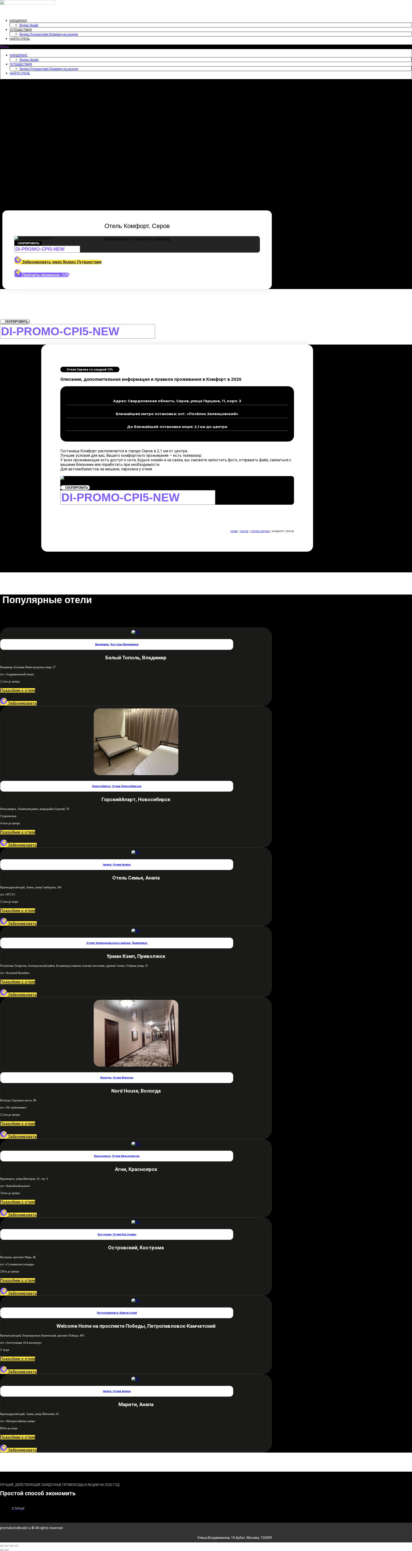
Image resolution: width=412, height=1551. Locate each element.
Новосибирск (101, 786)
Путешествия (21, 29)
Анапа (107, 864)
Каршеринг (18, 20)
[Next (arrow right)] (7, 1550)
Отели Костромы (124, 1234)
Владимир (102, 644)
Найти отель (20, 39)
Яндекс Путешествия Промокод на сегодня (48, 34)
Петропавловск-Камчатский (117, 1312)
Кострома (104, 1234)
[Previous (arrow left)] (2, 1550)
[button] (206, 47)
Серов (244, 531)
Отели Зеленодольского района (108, 943)
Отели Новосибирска (126, 786)
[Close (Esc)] (2, 1545)
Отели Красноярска (125, 1156)
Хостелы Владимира (124, 644)
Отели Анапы (122, 864)
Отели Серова (260, 531)
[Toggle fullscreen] (11, 1545)
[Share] (7, 1545)
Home (234, 531)
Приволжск (139, 943)
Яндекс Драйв (28, 25)
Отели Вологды (123, 1077)
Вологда (105, 1077)
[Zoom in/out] (16, 1545)
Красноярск (102, 1156)
